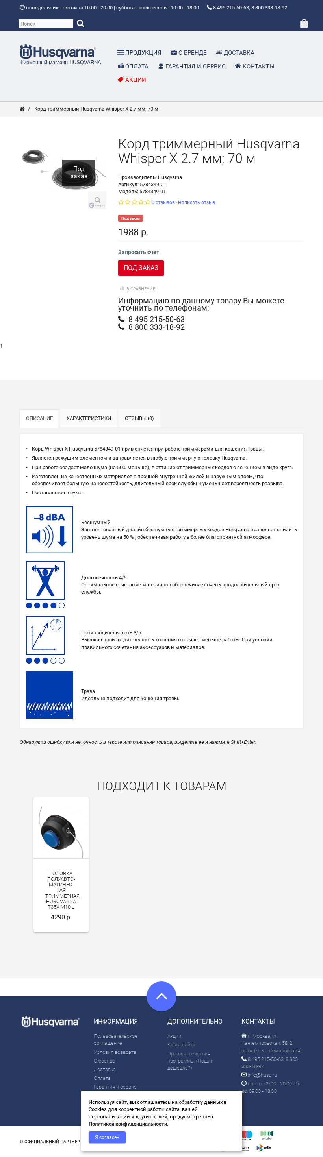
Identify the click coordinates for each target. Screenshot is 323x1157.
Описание (39, 418)
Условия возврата (115, 1052)
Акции (174, 1036)
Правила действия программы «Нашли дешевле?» (190, 1061)
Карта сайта (181, 1045)
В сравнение (140, 289)
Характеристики (89, 418)
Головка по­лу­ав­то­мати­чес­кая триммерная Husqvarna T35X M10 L (62, 890)
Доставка (105, 1069)
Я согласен (107, 1137)
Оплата (102, 1078)
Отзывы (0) (139, 418)
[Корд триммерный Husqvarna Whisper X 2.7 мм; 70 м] (35, 155)
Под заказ (141, 268)
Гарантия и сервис (115, 1087)
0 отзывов (163, 202)
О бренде (104, 1061)
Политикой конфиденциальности (128, 1124)
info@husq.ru (262, 1075)
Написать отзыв (196, 202)
